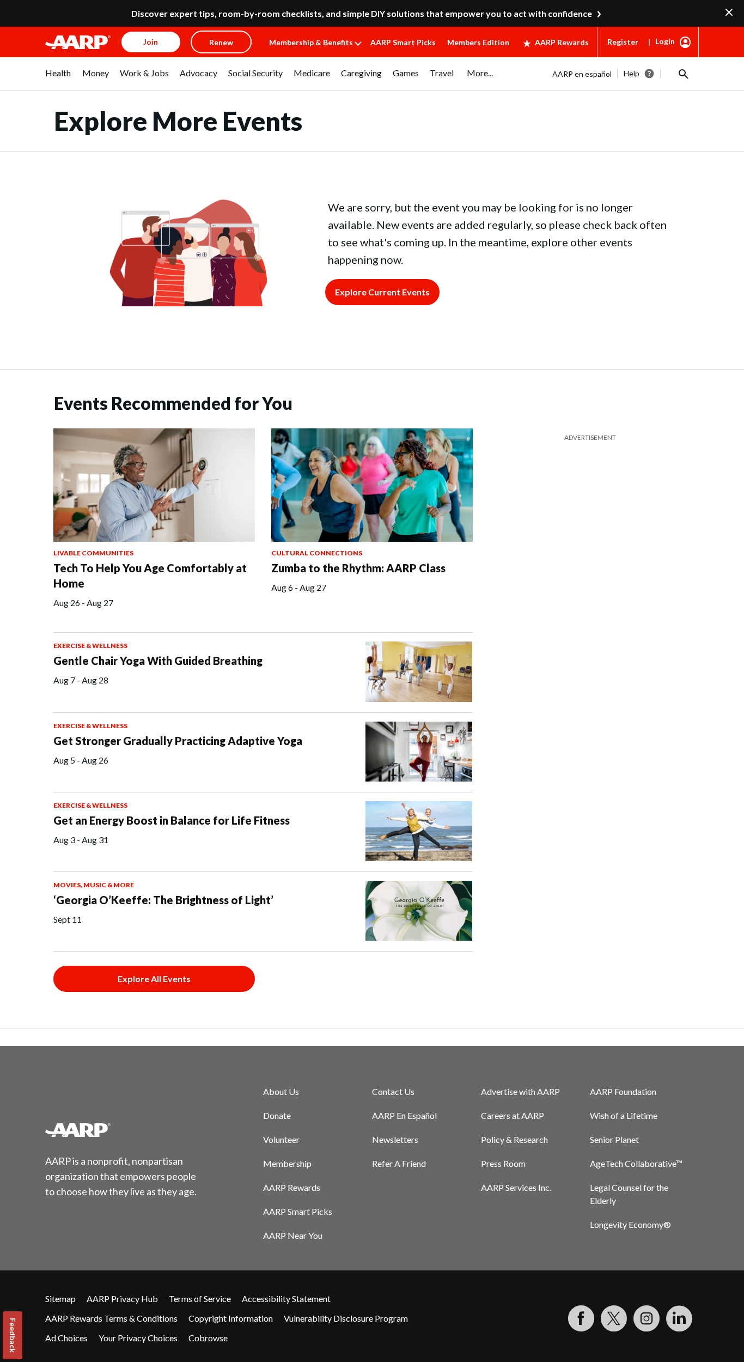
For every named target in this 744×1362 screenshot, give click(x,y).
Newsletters (395, 1139)
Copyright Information (230, 1318)
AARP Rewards (562, 42)
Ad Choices (66, 1338)
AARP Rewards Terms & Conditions (111, 1318)
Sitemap (60, 1298)
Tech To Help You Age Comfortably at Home (150, 575)
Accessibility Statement (286, 1298)
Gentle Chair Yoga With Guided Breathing (158, 660)
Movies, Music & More (93, 885)
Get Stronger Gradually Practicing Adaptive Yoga (177, 740)
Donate (277, 1115)
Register (622, 41)
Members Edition (478, 42)
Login (665, 41)
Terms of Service (200, 1298)
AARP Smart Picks (403, 42)
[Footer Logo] (121, 1130)
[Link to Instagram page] (646, 1318)
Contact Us (393, 1091)
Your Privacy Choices (138, 1338)
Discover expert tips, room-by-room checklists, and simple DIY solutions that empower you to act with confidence (361, 13)
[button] (682, 73)
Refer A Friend (399, 1163)
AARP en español (582, 73)
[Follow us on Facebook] (581, 1318)
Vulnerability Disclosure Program (346, 1318)
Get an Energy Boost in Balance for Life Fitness (171, 820)
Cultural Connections (316, 553)
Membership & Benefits (311, 42)
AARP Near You (292, 1235)
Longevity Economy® (630, 1224)
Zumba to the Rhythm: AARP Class (358, 567)
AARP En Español (404, 1115)
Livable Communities (93, 553)
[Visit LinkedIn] (679, 1318)
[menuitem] (58, 78)
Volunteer (281, 1139)
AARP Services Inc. (516, 1187)
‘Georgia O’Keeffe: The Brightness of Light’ (163, 899)
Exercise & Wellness (90, 645)
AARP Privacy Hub (122, 1298)
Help (631, 73)
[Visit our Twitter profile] (614, 1318)
